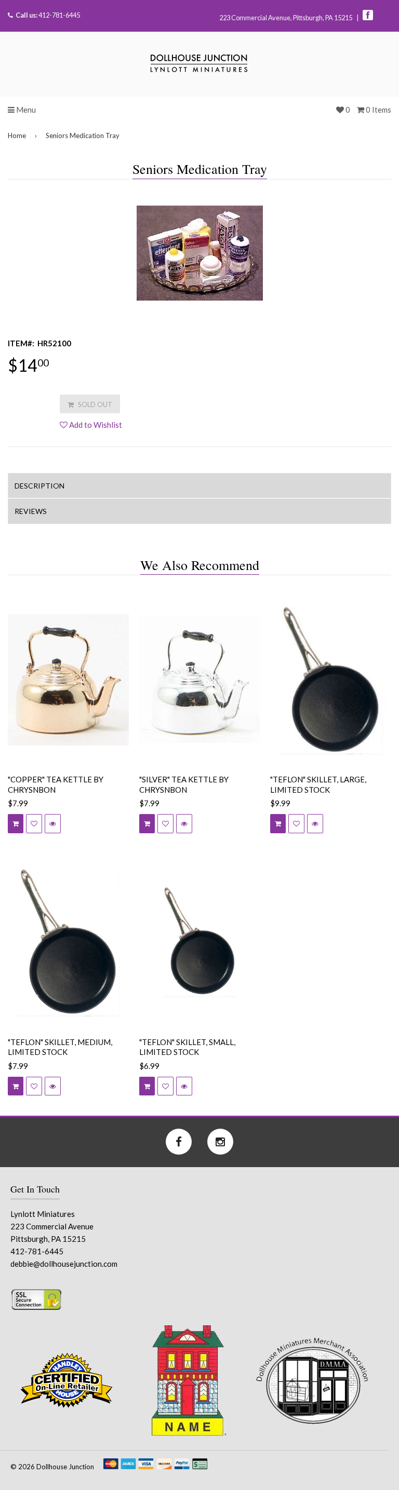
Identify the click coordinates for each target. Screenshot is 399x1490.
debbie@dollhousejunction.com (63, 1263)
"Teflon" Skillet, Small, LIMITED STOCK (187, 1047)
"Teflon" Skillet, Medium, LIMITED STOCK (60, 1047)
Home (17, 135)
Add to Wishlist (95, 424)
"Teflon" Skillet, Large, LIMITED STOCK (318, 784)
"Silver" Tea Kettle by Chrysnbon (184, 784)
